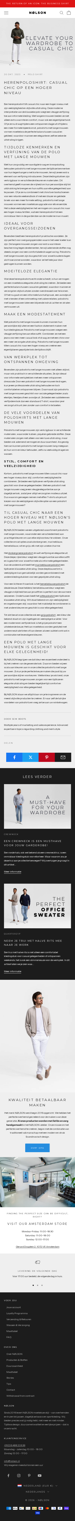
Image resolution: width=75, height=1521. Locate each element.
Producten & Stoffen (17, 1359)
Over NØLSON (14, 1353)
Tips (8, 1383)
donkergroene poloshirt (20, 552)
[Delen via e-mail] (63, 757)
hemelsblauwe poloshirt (52, 583)
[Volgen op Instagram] (19, 1476)
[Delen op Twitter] (31, 757)
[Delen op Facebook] (14, 757)
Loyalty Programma (17, 1313)
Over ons (37, 1147)
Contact (10, 1389)
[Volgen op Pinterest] (29, 1476)
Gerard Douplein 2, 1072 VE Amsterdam (37, 1246)
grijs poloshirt (48, 614)
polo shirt (35, 74)
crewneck (11, 834)
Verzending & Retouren (18, 1319)
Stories (10, 1377)
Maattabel (12, 1331)
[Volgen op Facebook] (8, 1476)
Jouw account (13, 1307)
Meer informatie (12, 871)
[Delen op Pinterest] (47, 757)
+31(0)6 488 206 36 (14, 1445)
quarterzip (12, 934)
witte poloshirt (47, 595)
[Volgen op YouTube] (40, 1476)
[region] (37, 1269)
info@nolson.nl (12, 1461)
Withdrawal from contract (20, 1395)
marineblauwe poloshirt (47, 564)
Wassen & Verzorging (18, 1325)
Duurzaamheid (14, 1365)
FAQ (8, 1337)
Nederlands (35, 1491)
